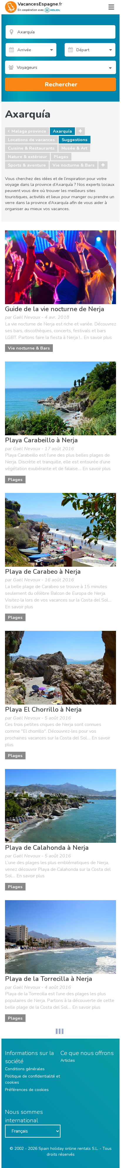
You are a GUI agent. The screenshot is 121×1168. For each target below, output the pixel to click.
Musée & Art (74, 148)
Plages (61, 157)
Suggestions (75, 140)
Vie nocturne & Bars (74, 165)
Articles (67, 1060)
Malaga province (28, 131)
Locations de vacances (31, 140)
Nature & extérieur (27, 157)
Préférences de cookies (27, 1089)
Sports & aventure (27, 165)
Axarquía (62, 131)
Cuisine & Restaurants (31, 148)
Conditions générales (25, 1069)
